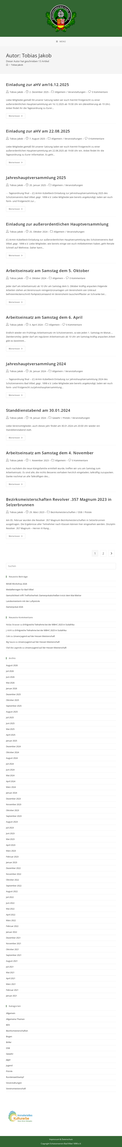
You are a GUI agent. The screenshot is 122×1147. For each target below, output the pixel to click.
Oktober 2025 (12, 700)
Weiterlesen (17, 115)
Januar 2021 (11, 995)
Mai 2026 (10, 682)
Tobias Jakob (17, 64)
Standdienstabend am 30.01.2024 (38, 410)
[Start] (7, 64)
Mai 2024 (10, 775)
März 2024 (11, 787)
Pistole (66, 417)
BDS (8, 1024)
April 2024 (10, 781)
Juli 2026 (10, 671)
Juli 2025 (10, 717)
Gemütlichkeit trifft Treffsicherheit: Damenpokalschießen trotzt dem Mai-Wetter (43, 595)
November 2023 (13, 804)
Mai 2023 (10, 839)
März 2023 (11, 850)
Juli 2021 (10, 966)
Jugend (9, 1065)
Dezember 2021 (13, 937)
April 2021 (10, 978)
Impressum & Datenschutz (61, 1139)
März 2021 (11, 984)
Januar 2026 (11, 688)
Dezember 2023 (13, 798)
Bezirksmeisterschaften (63, 512)
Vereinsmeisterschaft (16, 1088)
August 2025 (12, 711)
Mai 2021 (10, 972)
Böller (8, 1042)
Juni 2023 (10, 833)
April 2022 (10, 914)
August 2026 (12, 665)
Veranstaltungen (77, 91)
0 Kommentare (100, 91)
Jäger (8, 1059)
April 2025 (10, 734)
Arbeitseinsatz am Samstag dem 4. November (50, 452)
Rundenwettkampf (15, 1077)
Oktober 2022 (12, 879)
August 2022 (12, 891)
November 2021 (13, 943)
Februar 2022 (12, 926)
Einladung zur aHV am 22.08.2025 (38, 131)
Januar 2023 (11, 862)
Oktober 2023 (12, 810)
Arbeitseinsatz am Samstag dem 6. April (44, 317)
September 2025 (13, 705)
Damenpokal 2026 (14, 606)
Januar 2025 (11, 740)
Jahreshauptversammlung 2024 (36, 363)
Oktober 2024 (12, 752)
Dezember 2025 (13, 694)
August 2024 (12, 758)
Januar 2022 (11, 932)
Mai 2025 (10, 729)
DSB (80, 512)
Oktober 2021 (12, 949)
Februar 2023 (12, 856)
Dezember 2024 (13, 746)
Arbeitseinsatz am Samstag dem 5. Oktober (47, 270)
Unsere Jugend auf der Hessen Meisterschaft (34, 636)
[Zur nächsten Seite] (111, 553)
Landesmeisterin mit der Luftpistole (23, 601)
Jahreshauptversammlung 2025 (36, 177)
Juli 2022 (10, 897)
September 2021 (13, 955)
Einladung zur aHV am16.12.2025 (37, 84)
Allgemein (60, 91)
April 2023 (10, 845)
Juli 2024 (10, 763)
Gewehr (56, 417)
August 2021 (12, 961)
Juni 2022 (10, 903)
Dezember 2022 (13, 868)
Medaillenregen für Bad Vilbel (20, 589)
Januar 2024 (11, 792)
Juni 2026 (10, 677)
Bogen (9, 1036)
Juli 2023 (10, 827)
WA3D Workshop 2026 (16, 583)
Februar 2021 (12, 990)
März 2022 (11, 920)
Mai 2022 (10, 908)
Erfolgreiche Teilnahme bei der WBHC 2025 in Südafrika (48, 624)
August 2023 (12, 821)
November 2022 (13, 874)
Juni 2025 (10, 723)
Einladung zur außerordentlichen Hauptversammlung (57, 224)
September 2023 (13, 816)
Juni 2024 (10, 769)
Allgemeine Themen (15, 1019)
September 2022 (13, 885)
